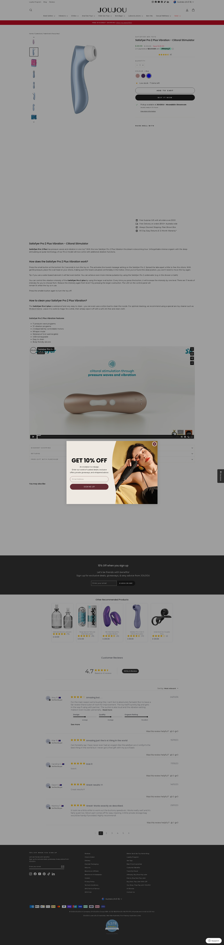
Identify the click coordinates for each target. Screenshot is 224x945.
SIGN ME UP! (89, 487)
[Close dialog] (154, 444)
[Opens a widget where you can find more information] (214, 941)
